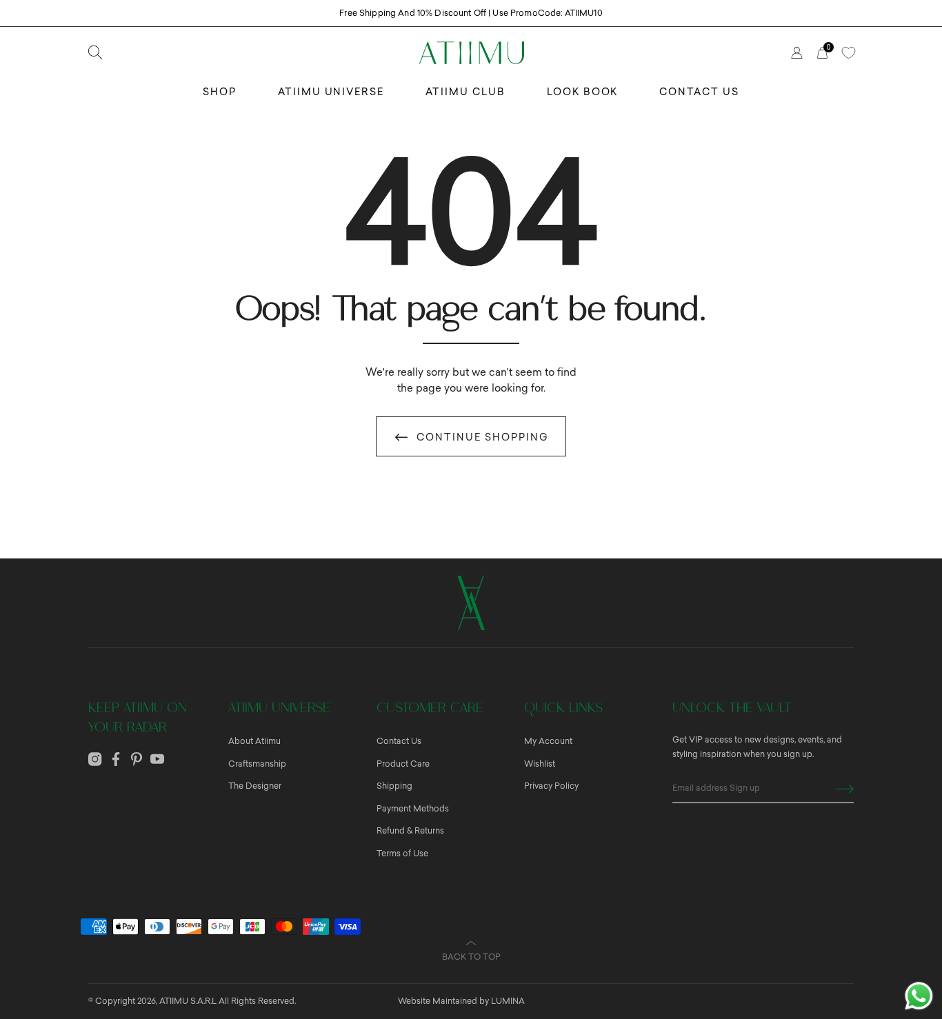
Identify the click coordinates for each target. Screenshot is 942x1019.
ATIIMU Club (465, 92)
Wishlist (539, 764)
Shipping (394, 786)
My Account (548, 741)
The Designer (254, 786)
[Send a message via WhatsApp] (919, 996)
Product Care (403, 764)
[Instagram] (95, 759)
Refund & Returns (410, 831)
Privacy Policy (551, 786)
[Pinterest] (136, 759)
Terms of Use (402, 853)
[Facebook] (116, 759)
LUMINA (508, 1001)
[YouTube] (157, 759)
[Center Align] (845, 789)
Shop (220, 92)
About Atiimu (254, 741)
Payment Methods (413, 809)
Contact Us (699, 92)
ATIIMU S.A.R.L (188, 1001)
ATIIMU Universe (331, 92)
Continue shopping (483, 437)
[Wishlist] (848, 52)
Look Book (583, 92)
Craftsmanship (257, 764)
